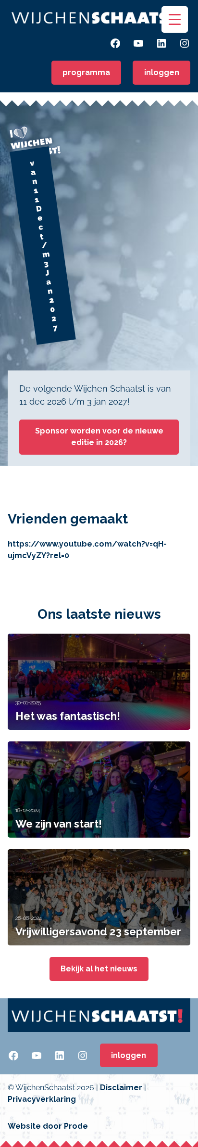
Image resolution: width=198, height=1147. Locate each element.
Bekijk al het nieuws (99, 968)
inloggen (161, 72)
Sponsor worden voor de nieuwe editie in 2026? (99, 436)
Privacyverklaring (42, 1099)
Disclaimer (121, 1087)
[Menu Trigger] (174, 19)
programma (86, 72)
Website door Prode (48, 1126)
